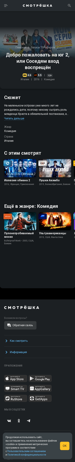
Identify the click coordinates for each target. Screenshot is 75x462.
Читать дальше (14, 118)
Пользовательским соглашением (26, 451)
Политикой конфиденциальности (27, 454)
